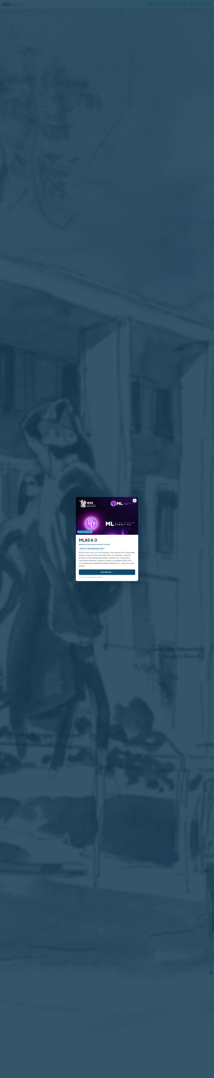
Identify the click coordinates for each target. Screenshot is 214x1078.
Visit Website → (107, 572)
